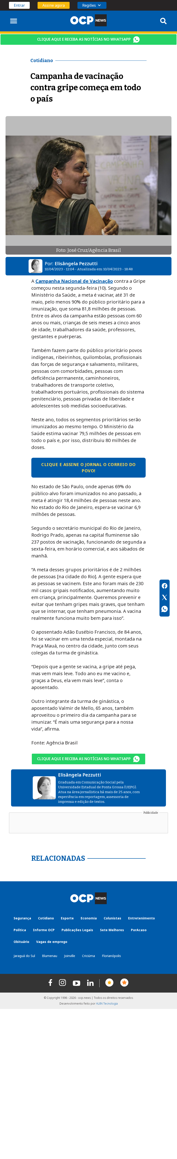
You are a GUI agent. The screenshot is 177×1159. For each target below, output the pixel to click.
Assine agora (53, 5)
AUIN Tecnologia (107, 1003)
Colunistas (112, 918)
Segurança (22, 918)
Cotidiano (46, 918)
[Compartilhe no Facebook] (164, 586)
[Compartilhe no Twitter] (164, 598)
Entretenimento (141, 918)
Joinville (69, 956)
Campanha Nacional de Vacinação (74, 281)
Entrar (19, 5)
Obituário (21, 941)
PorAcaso (139, 930)
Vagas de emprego (51, 941)
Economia (89, 918)
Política (20, 930)
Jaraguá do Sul (24, 956)
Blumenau (49, 956)
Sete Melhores (112, 930)
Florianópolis (111, 956)
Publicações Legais (77, 930)
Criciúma (88, 956)
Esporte (67, 918)
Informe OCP (44, 930)
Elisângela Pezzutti (76, 263)
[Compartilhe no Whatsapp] (164, 609)
